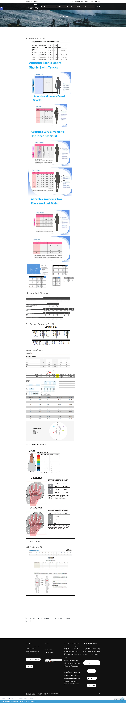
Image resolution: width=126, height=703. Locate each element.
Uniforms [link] (50, 6)
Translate (54, 661)
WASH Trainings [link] (91, 678)
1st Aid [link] (66, 6)
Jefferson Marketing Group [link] (39, 694)
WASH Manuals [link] (92, 685)
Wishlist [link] (95, 1)
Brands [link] (43, 6)
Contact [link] (99, 1)
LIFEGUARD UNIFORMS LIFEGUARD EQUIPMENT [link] (33, 8)
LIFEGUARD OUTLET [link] (33, 5)
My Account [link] (86, 1)
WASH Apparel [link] (92, 671)
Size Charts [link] (91, 1)
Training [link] (78, 6)
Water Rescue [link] (58, 6)
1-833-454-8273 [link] (28, 649)
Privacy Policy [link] (47, 646)
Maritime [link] (85, 6)
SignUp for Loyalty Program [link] (33, 659)
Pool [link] (72, 6)
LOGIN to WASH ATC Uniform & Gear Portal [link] (92, 662)
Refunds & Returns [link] (48, 649)
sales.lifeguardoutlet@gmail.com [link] (32, 1)
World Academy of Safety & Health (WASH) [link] (91, 654)
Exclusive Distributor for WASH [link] (77, 1)
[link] (1, 8)
